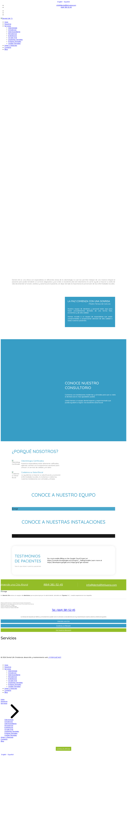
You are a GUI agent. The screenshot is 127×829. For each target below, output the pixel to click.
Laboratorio (7, 654)
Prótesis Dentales (14, 41)
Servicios (7, 26)
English (60, 2)
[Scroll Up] (1, 696)
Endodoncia (12, 36)
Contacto (7, 47)
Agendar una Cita (63, 621)
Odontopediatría (14, 32)
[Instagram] (65, 15)
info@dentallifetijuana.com (66, 5)
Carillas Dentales (14, 43)
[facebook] (65, 11)
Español (67, 2)
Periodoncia (12, 34)
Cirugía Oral (12, 38)
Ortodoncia (12, 30)
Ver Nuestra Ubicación (63, 630)
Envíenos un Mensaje (63, 626)
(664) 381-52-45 (66, 7)
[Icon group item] (117, 659)
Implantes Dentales (15, 40)
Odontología (12, 28)
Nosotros (7, 24)
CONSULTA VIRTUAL (63, 749)
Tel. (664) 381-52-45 (63, 609)
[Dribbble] (65, 13)
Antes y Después (10, 45)
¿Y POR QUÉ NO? (54, 657)
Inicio (6, 22)
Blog (6, 49)
